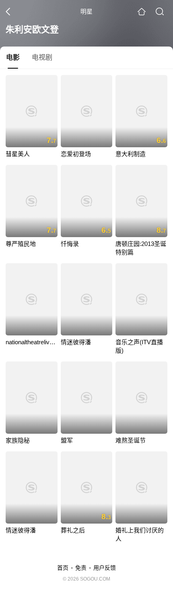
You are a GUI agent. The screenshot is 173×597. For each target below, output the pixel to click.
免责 (80, 568)
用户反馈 (104, 568)
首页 (62, 568)
